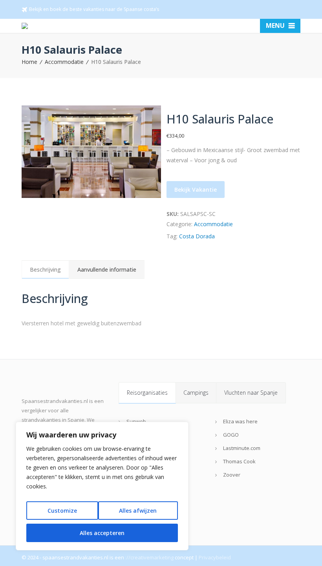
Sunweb (136, 421)
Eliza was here (240, 421)
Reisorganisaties (147, 392)
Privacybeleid (215, 557)
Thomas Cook (239, 461)
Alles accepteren (102, 533)
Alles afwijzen (138, 510)
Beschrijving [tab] (45, 269)
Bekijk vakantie (195, 189)
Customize (62, 510)
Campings (196, 392)
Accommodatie (64, 61)
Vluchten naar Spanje (251, 392)
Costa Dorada (197, 236)
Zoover (231, 474)
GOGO (231, 434)
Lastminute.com (241, 448)
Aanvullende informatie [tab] (106, 269)
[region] (102, 486)
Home (29, 61)
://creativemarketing (149, 557)
